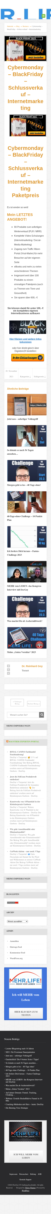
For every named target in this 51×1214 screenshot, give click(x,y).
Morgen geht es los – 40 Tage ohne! (20, 1066)
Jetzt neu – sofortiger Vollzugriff (19, 1055)
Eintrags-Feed (16, 946)
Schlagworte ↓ (40, 376)
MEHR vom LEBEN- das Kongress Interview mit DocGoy (24, 1080)
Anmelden (14, 941)
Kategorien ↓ (25, 376)
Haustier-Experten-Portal (24, 741)
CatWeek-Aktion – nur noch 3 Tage (25, 851)
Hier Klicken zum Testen (26, 1013)
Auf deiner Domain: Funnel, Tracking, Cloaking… (21, 1093)
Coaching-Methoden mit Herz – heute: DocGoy (24, 1104)
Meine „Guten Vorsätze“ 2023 (18, 1089)
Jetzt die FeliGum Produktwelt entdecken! (23, 778)
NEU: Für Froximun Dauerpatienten (20, 1052)
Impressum (13, 1174)
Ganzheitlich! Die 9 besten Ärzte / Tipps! (22, 1059)
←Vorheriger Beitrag (17, 702)
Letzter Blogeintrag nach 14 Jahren (20, 1048)
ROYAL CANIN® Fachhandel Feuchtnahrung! (23, 753)
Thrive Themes (30, 1188)
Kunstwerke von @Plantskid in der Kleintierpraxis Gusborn (25, 803)
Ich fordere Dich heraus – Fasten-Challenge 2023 (23, 1074)
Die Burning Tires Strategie (17, 1107)
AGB (40, 1174)
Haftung (33, 1174)
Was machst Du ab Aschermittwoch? (20, 1085)
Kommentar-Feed (17, 952)
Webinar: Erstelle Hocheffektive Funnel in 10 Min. (24, 1099)
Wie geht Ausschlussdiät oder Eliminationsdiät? (22, 830)
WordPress (25, 1190)
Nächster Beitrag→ (34, 704)
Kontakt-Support (25, 1179)
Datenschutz (23, 1174)
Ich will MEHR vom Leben (26, 1156)
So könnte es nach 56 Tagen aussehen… (22, 1063)
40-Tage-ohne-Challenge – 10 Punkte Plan (23, 1070)
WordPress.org (16, 958)
